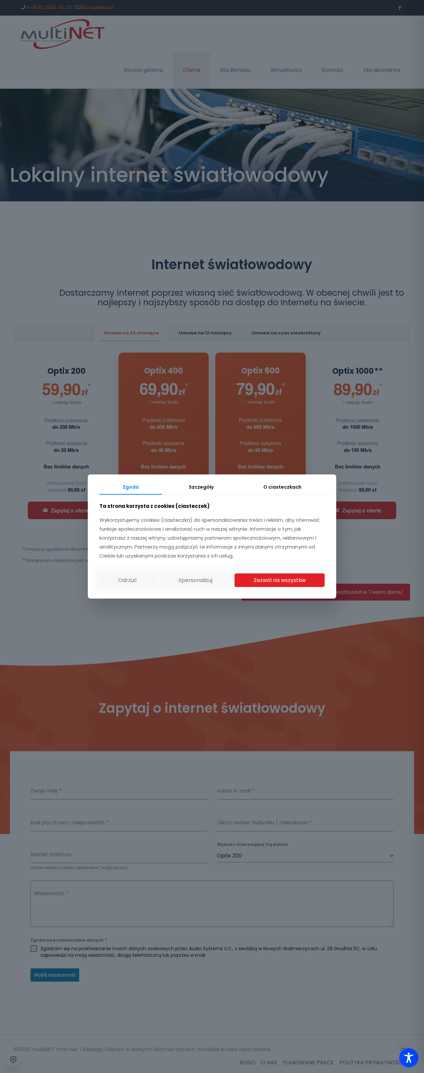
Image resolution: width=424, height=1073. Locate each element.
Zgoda (131, 487)
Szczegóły (201, 487)
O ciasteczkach (282, 487)
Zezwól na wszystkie (280, 580)
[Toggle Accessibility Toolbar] (408, 1058)
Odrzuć (127, 580)
